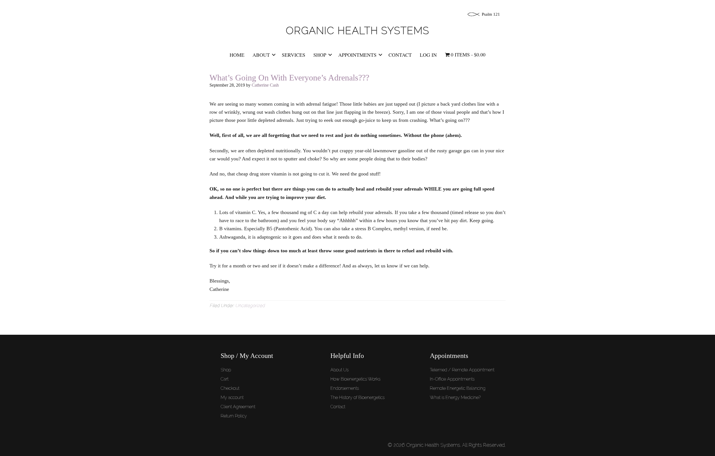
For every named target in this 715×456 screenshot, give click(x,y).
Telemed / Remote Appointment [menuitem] (462, 369)
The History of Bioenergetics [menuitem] (357, 397)
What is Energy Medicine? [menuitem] (455, 397)
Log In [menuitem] (428, 54)
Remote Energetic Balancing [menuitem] (457, 388)
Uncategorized (250, 305)
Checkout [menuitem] (230, 388)
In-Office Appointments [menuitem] (452, 379)
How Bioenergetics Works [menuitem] (355, 379)
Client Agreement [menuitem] (238, 406)
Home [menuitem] (237, 54)
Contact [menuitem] (400, 54)
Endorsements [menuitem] (344, 388)
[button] (274, 54)
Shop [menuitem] (319, 54)
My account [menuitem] (232, 397)
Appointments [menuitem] (357, 54)
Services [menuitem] (293, 54)
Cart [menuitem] (224, 379)
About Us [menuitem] (339, 369)
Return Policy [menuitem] (234, 416)
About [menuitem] (261, 54)
